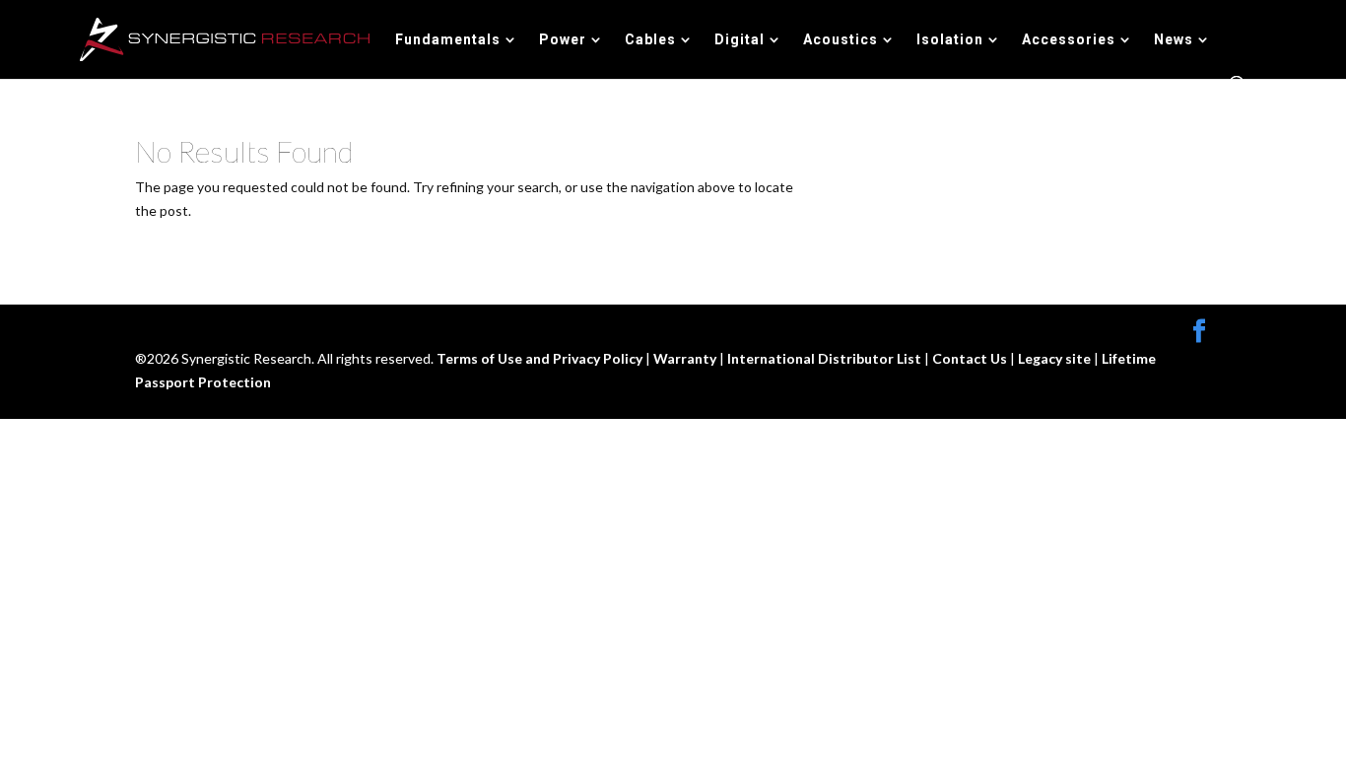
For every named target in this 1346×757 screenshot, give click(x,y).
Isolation (949, 40)
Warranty (686, 358)
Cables (650, 40)
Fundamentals (448, 40)
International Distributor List (825, 358)
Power (562, 40)
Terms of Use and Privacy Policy (541, 358)
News (1173, 40)
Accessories (1068, 40)
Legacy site (1056, 358)
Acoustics (840, 40)
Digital (739, 40)
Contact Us (971, 358)
